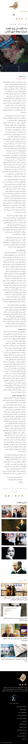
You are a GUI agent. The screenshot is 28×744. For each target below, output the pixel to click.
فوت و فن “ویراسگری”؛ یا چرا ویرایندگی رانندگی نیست (14, 660)
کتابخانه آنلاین (23, 724)
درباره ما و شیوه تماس (21, 706)
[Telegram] (17, 19)
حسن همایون (17, 488)
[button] (14, 14)
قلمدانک (12, 24)
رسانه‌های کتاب (22, 733)
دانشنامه (24, 721)
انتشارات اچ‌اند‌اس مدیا (14, 703)
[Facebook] (22, 19)
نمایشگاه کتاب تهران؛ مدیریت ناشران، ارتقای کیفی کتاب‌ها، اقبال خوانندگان (15, 599)
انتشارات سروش (22, 488)
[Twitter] (19, 19)
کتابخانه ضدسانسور (21, 736)
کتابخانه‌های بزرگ (22, 715)
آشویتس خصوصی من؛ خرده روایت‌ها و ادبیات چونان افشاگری (15, 619)
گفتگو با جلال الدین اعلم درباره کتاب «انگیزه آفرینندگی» (15, 639)
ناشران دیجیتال (22, 727)
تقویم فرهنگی (23, 709)
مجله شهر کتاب (11, 488)
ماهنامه (21, 78)
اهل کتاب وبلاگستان (21, 730)
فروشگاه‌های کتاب (22, 712)
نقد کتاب (24, 739)
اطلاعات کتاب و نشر (21, 718)
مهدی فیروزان (5, 488)
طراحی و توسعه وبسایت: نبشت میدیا (6, 742)
